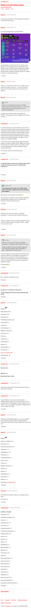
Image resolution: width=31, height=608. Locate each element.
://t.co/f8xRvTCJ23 (11, 482)
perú (12, 8)
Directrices (13, 600)
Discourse (8, 606)
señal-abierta (7, 8)
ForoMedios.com (5, 1)
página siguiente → (5, 591)
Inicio (2, 600)
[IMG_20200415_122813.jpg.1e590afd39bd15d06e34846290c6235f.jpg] (15, 48)
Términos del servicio (22, 600)
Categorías (7, 600)
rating (2, 8)
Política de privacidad (6, 602)
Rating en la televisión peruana (12, 5)
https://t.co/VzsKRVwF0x (7, 352)
